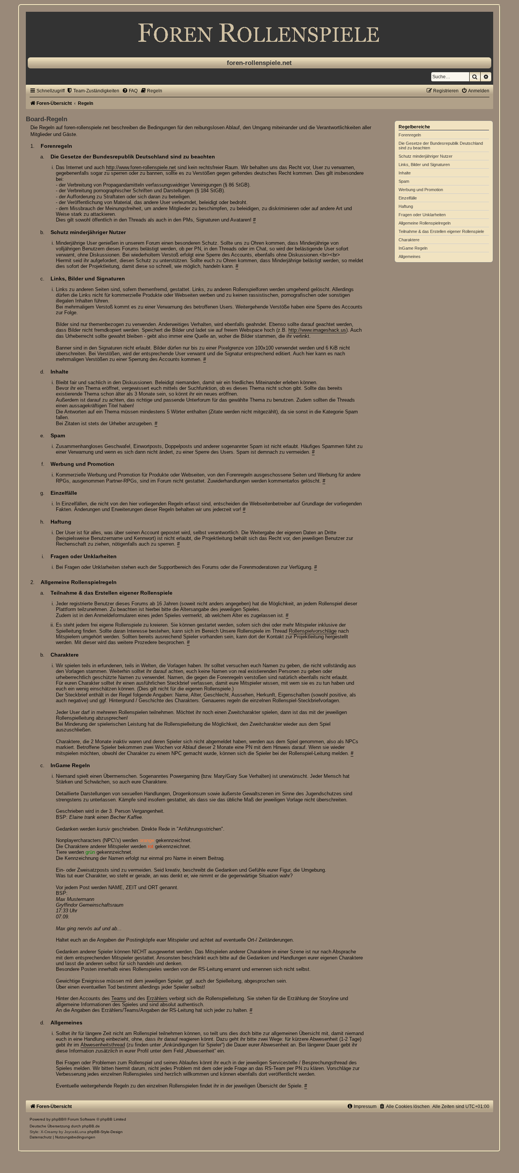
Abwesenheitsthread (103, 1045)
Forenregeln (410, 135)
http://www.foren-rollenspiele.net (141, 167)
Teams (118, 998)
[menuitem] (92, 90)
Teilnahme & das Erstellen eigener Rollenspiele (441, 231)
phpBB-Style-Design (105, 1132)
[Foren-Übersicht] (259, 33)
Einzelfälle (408, 198)
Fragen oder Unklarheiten (422, 214)
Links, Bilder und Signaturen (424, 164)
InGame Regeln (413, 248)
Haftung (406, 206)
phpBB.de (91, 1126)
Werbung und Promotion (421, 189)
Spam (404, 181)
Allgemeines (410, 256)
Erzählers (157, 998)
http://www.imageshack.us (317, 330)
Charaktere (409, 239)
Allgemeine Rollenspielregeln (425, 223)
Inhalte (405, 173)
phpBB (58, 1119)
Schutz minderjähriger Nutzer (426, 156)
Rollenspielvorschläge (313, 631)
